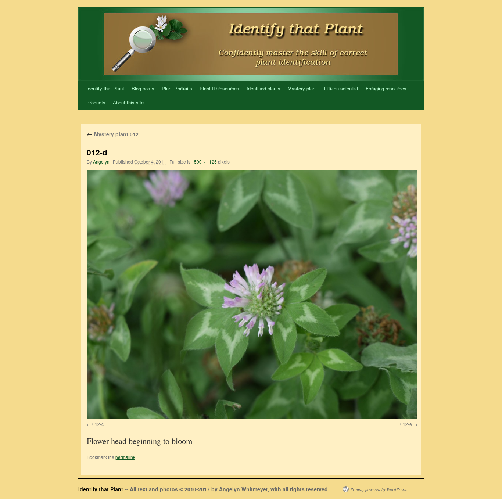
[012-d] (252, 294)
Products (95, 102)
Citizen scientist (341, 88)
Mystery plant (302, 88)
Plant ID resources (219, 88)
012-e (406, 424)
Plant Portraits (177, 88)
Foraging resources (386, 88)
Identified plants (263, 88)
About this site (128, 102)
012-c (98, 424)
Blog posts (143, 88)
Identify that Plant (105, 88)
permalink (125, 457)
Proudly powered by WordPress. (378, 489)
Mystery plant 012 (113, 134)
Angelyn (101, 161)
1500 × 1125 (204, 161)
